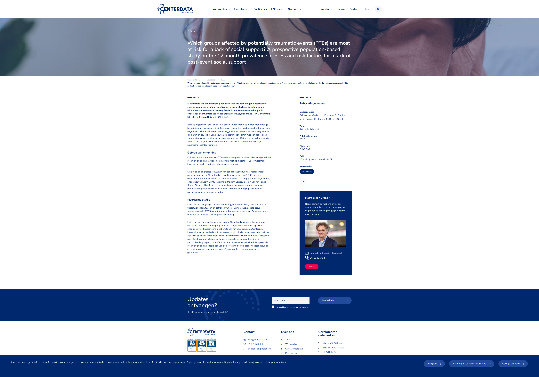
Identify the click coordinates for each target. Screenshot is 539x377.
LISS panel (277, 9)
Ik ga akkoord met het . (293, 309)
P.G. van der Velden (309, 115)
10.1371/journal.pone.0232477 (316, 159)
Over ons (293, 9)
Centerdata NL (175, 9)
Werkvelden (220, 9)
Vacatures (326, 9)
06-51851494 (317, 257)
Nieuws (341, 9)
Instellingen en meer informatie (469, 363)
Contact (354, 9)
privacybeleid (302, 307)
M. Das (329, 119)
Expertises (240, 9)
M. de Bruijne (306, 119)
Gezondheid (307, 171)
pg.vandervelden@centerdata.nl (326, 253)
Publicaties (260, 9)
